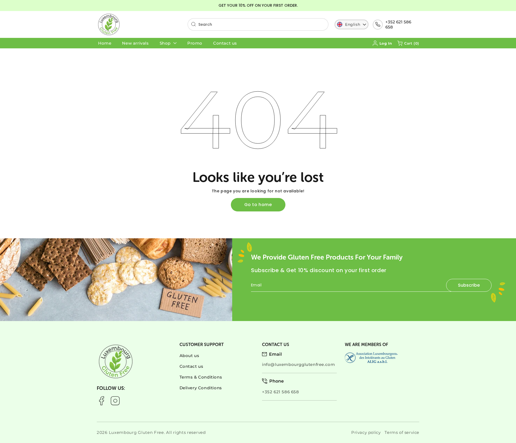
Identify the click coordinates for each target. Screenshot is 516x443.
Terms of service (402, 432)
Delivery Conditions (201, 387)
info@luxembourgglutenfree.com (298, 364)
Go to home (258, 204)
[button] (408, 43)
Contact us (191, 366)
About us (189, 355)
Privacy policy (366, 432)
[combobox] (258, 24)
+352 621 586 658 (398, 24)
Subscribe (469, 285)
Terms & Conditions (201, 377)
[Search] (193, 24)
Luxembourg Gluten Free (136, 432)
